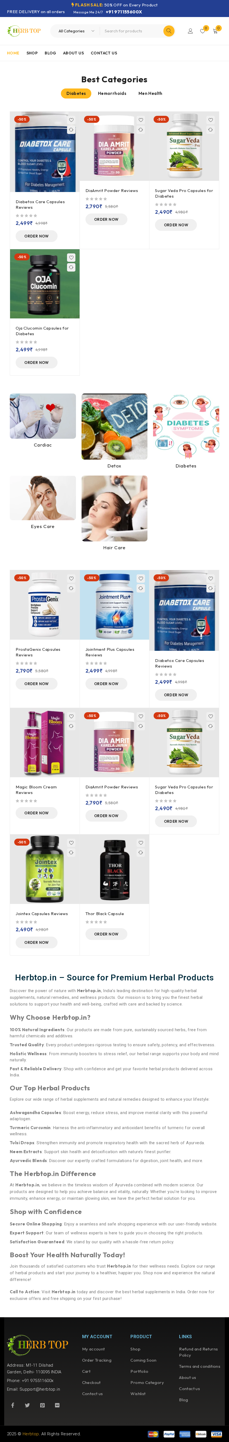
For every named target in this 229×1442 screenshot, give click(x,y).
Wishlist (137, 1393)
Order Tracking (97, 1360)
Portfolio (139, 1371)
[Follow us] (27, 1405)
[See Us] (42, 1405)
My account (93, 1349)
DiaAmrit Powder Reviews (111, 190)
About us (187, 1377)
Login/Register (190, 31)
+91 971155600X (124, 11)
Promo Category (147, 1382)
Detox (114, 466)
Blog (183, 1399)
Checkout (91, 1382)
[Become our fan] (12, 1405)
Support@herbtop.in (40, 1389)
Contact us (92, 1393)
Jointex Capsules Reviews (42, 913)
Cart (86, 1371)
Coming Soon (143, 1360)
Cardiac (43, 445)
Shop (135, 1349)
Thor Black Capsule (104, 913)
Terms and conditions (199, 1366)
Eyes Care (42, 526)
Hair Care (114, 547)
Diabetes (186, 466)
